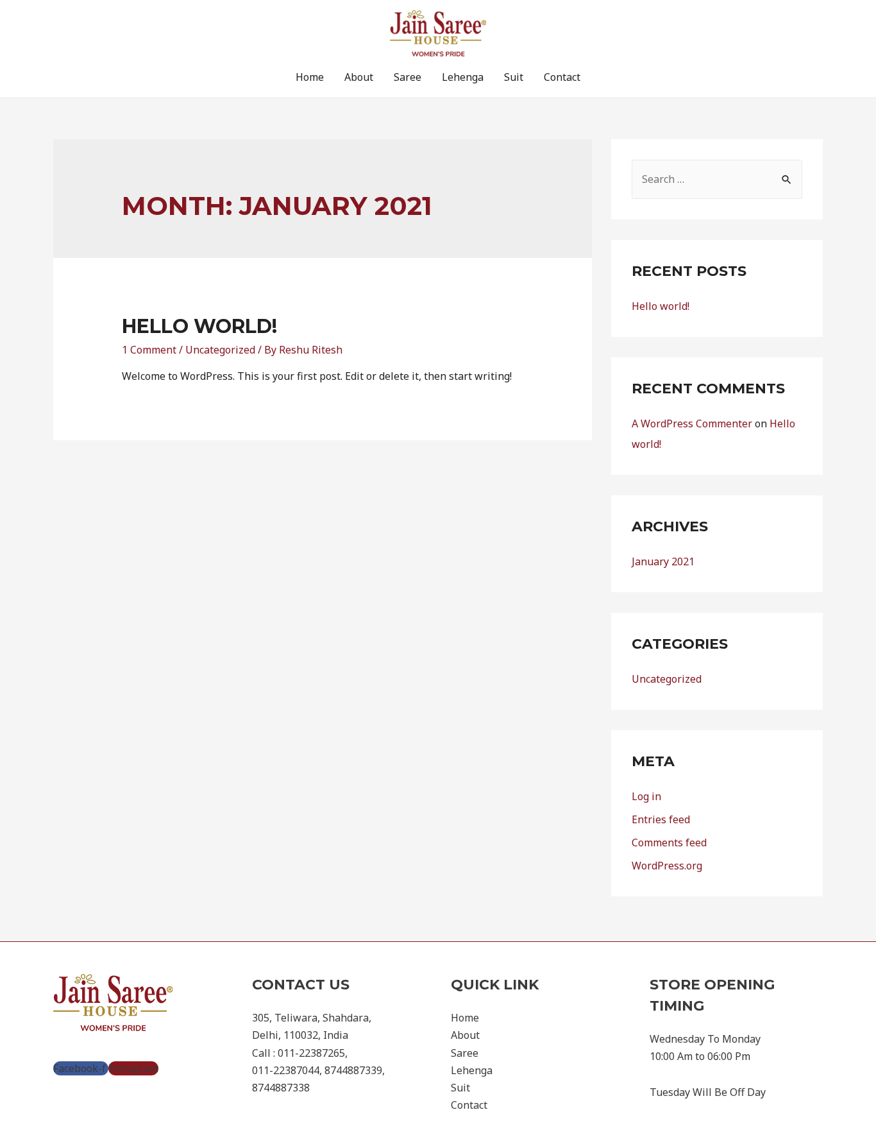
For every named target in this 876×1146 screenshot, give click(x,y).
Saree (407, 77)
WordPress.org (667, 866)
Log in (646, 796)
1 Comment (149, 350)
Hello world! (199, 326)
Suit (513, 77)
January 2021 (663, 561)
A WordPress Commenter (692, 423)
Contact (562, 77)
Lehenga (463, 77)
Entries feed (661, 819)
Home (310, 77)
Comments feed (669, 842)
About (358, 77)
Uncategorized (220, 350)
